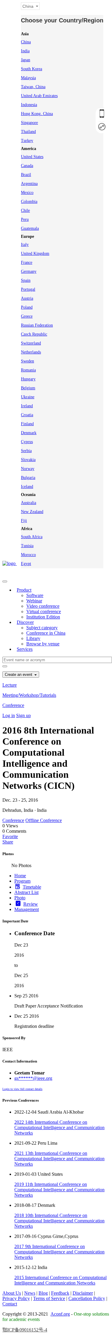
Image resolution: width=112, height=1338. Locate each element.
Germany (28, 271)
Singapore (29, 122)
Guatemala (30, 228)
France (26, 262)
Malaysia (28, 78)
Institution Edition (43, 616)
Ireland (27, 406)
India (25, 51)
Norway (27, 468)
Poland (27, 307)
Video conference (42, 606)
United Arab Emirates (39, 96)
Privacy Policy (16, 1298)
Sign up (23, 715)
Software (34, 595)
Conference (13, 705)
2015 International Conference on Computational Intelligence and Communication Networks (60, 1280)
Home (20, 875)
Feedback (60, 1293)
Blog (43, 1293)
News (29, 1293)
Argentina (29, 183)
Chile (25, 210)
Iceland (27, 486)
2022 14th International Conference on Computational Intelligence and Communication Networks (59, 1127)
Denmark (28, 433)
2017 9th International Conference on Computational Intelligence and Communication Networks (59, 1252)
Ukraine (27, 397)
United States (32, 156)
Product (24, 590)
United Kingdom (35, 253)
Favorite (10, 836)
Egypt (26, 563)
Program (22, 881)
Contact (9, 1303)
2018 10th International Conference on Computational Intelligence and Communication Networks (59, 1221)
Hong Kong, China (37, 113)
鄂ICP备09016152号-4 (24, 1329)
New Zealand (32, 511)
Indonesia (29, 104)
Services (25, 649)
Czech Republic (34, 334)
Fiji (24, 520)
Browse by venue (42, 643)
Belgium (28, 388)
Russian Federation (37, 325)
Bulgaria (28, 477)
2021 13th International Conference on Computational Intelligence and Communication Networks (59, 1158)
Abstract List (26, 892)
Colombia (29, 201)
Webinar (34, 600)
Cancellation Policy (86, 1298)
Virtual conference (43, 611)
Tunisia (27, 546)
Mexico (27, 192)
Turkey (27, 140)
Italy (25, 244)
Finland (27, 424)
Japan (25, 60)
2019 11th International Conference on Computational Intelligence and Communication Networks (59, 1190)
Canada (27, 165)
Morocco (28, 554)
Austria (27, 298)
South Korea (31, 69)
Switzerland (31, 343)
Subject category (42, 627)
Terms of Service (49, 1298)
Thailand (28, 131)
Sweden (27, 361)
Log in (8, 715)
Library (33, 638)
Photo (19, 897)
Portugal (28, 289)
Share (7, 841)
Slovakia (28, 459)
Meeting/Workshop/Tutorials (29, 695)
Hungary (28, 379)
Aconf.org (60, 1313)
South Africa (31, 537)
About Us (11, 1293)
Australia (28, 502)
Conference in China (45, 633)
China (26, 42)
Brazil (26, 174)
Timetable (32, 887)
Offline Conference (43, 820)
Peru (25, 219)
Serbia (26, 450)
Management (26, 909)
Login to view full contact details (22, 1089)
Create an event (19, 674)
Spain (25, 280)
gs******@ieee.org (33, 1078)
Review (30, 904)
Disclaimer (83, 1293)
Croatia (27, 415)
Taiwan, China (33, 87)
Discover (25, 622)
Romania (28, 370)
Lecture (9, 685)
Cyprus (27, 442)
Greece (27, 316)
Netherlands (31, 352)
